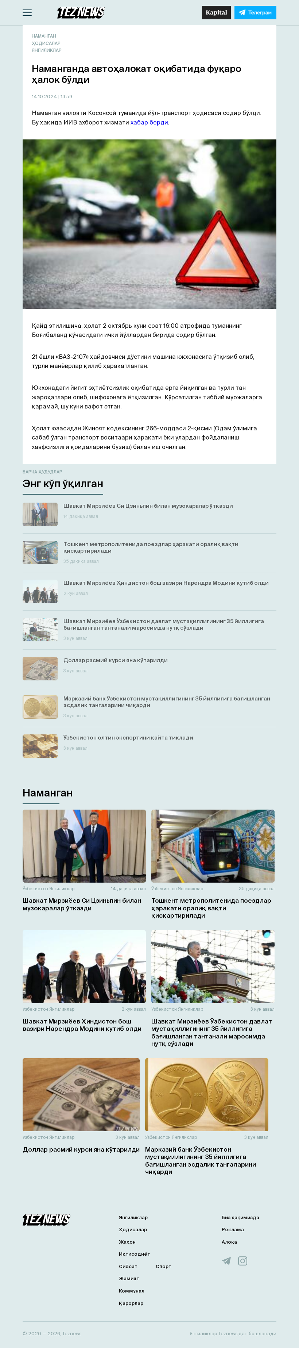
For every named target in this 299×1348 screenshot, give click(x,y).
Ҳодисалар (46, 43)
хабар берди (149, 122)
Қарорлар (131, 1303)
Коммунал (131, 1291)
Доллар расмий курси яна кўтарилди (81, 1149)
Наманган (44, 36)
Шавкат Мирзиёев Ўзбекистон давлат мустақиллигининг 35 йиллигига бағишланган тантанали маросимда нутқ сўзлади (211, 1032)
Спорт (163, 1266)
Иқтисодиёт (134, 1254)
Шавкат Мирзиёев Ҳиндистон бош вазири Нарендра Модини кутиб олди (82, 1025)
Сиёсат (128, 1266)
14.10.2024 (45, 96)
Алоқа (229, 1242)
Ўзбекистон (35, 888)
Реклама (233, 1229)
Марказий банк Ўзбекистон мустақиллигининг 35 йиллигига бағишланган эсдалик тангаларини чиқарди (200, 1160)
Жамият (129, 1278)
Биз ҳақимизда (240, 1217)
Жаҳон (127, 1242)
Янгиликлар (47, 50)
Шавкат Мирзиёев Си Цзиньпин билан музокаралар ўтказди (82, 904)
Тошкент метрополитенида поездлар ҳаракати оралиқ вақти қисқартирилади (211, 908)
